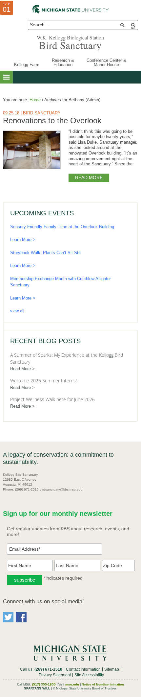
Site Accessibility (89, 675)
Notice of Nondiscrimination (103, 684)
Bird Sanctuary (70, 45)
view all (17, 310)
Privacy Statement (55, 675)
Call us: (41, 669)
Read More (89, 177)
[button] (6, 77)
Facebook (21, 617)
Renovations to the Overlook (52, 120)
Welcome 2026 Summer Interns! (43, 380)
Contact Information (83, 669)
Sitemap (111, 669)
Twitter (8, 617)
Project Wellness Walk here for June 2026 (52, 399)
